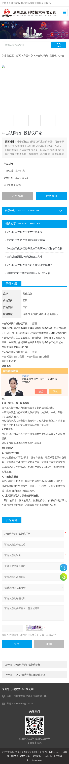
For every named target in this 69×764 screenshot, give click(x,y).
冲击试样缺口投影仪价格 (27, 664)
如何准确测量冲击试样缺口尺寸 (24, 256)
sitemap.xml (36, 760)
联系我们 (51, 196)
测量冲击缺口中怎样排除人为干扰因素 (28, 273)
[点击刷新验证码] (34, 628)
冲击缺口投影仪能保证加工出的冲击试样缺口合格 (34, 248)
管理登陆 (37, 756)
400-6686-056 (63, 567)
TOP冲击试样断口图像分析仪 (29, 674)
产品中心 (28, 55)
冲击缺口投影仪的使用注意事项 (24, 231)
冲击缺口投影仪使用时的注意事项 (26, 240)
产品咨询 (17, 196)
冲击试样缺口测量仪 (46, 55)
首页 (18, 55)
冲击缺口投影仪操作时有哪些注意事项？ (29, 264)
